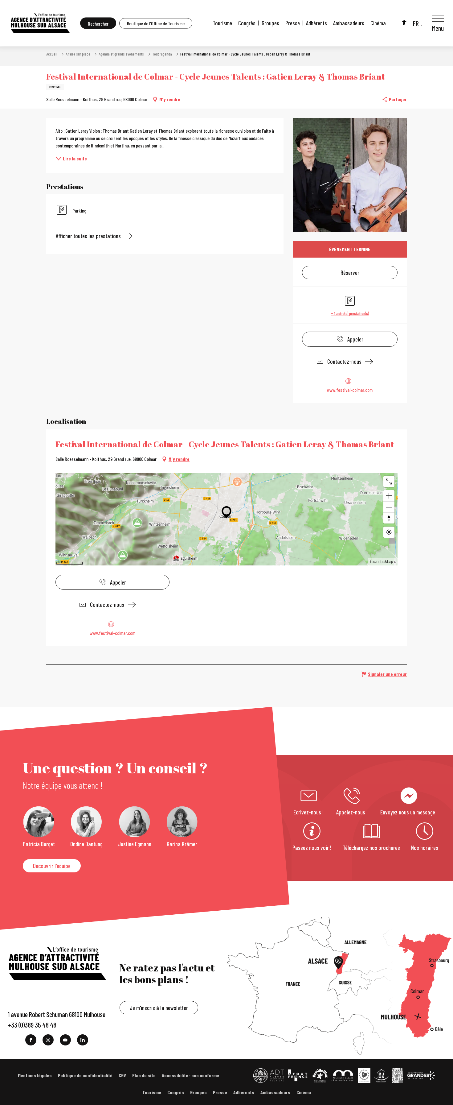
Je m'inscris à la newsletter (159, 1007)
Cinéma (378, 23)
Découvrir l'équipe (52, 865)
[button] (98, 23)
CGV (122, 1075)
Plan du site (144, 1075)
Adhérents (316, 23)
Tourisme (222, 23)
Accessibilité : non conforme (190, 1075)
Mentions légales (35, 1075)
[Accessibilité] (404, 22)
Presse (292, 23)
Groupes (270, 23)
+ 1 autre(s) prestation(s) (350, 313)
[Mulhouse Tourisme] (40, 23)
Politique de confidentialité (85, 1075)
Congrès (246, 23)
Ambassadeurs (348, 23)
